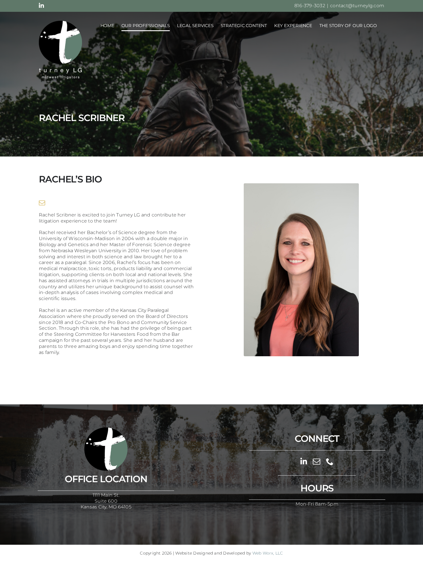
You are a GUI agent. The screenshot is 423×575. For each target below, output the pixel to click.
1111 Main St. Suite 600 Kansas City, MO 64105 (106, 501)
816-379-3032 (309, 5)
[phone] (330, 461)
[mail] (42, 203)
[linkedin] (303, 461)
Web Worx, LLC (267, 553)
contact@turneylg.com (357, 5)
